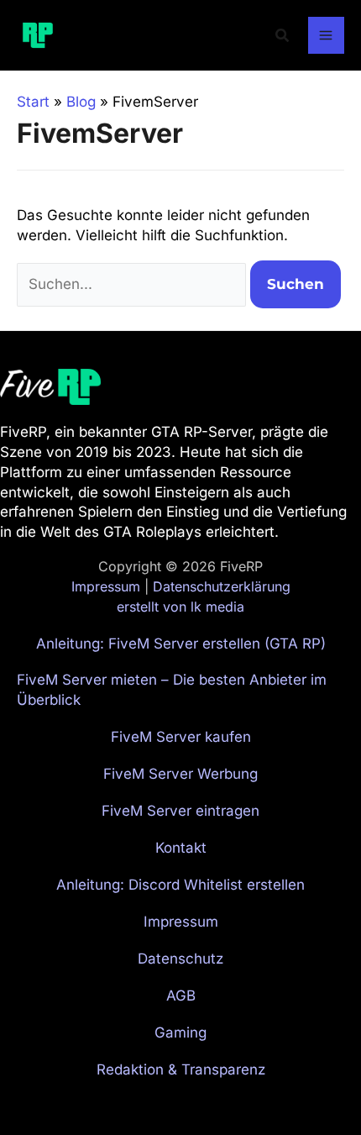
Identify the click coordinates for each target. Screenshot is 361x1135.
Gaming (180, 1032)
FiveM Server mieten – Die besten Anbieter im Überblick (172, 689)
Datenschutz (180, 958)
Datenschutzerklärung (221, 586)
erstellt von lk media (180, 606)
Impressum (105, 586)
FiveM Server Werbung (180, 773)
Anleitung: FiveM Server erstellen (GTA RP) (181, 643)
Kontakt (181, 847)
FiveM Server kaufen (181, 736)
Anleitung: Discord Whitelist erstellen (180, 884)
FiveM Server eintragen (180, 810)
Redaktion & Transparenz (181, 1069)
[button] (282, 35)
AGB (181, 995)
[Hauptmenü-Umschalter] (326, 35)
